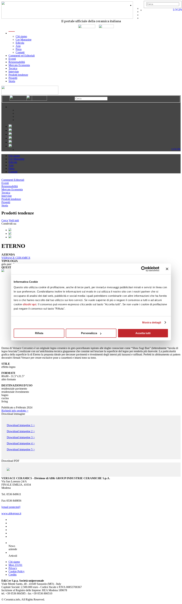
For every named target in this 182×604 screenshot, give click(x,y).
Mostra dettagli (151, 322)
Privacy (13, 568)
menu (12, 33)
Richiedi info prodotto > (14, 410)
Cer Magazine (23, 39)
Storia (12, 81)
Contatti (20, 52)
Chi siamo (21, 36)
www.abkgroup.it (11, 513)
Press (19, 49)
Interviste (14, 71)
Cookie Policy (17, 571)
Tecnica (13, 68)
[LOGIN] (145, 10)
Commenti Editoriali (12, 179)
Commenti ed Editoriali (22, 55)
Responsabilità (17, 61)
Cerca (4, 220)
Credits (13, 574)
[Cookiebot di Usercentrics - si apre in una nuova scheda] (143, 269)
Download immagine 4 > (21, 443)
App (18, 45)
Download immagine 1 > (21, 425)
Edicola (20, 42)
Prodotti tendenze (18, 74)
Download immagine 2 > (21, 431)
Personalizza (89, 333)
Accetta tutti (143, 333)
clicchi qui (29, 304)
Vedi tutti (14, 220)
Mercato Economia (19, 65)
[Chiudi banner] (167, 269)
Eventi (12, 58)
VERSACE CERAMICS (15, 257)
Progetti (13, 77)
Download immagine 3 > (21, 437)
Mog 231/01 (15, 564)
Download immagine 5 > (21, 449)
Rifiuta (39, 333)
